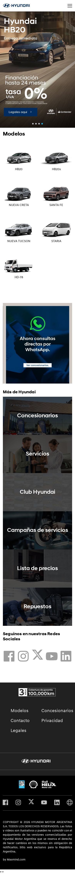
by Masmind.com (14, 859)
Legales (18, 730)
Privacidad (52, 721)
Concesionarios (57, 711)
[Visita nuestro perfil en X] (37, 657)
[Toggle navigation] (70, 5)
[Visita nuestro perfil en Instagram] (23, 657)
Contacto (20, 721)
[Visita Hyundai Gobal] (70, 803)
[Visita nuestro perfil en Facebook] (9, 657)
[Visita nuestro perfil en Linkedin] (66, 657)
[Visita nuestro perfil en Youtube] (52, 657)
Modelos (19, 711)
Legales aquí (19, 112)
